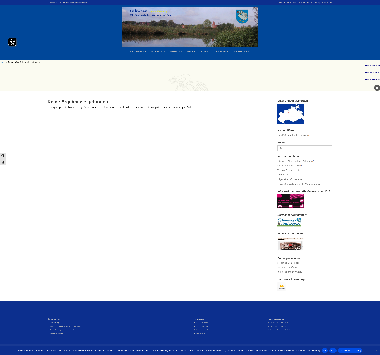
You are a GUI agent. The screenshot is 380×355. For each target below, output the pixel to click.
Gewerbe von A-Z (57, 333)
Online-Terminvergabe (288, 165)
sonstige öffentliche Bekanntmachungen (66, 326)
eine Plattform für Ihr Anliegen (292, 135)
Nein (333, 350)
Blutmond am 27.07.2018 (289, 271)
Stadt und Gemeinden (288, 262)
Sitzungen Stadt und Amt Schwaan (294, 161)
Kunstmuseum (202, 326)
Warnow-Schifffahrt (287, 267)
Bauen (190, 51)
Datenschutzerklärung (309, 2)
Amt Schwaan (156, 51)
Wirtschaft (204, 51)
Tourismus (221, 51)
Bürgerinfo (175, 51)
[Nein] (376, 350)
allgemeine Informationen (290, 179)
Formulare (282, 174)
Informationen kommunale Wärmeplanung (298, 183)
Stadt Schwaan (137, 51)
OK (324, 350)
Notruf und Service (287, 2)
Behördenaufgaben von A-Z (61, 329)
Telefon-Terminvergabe (289, 170)
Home (3, 62)
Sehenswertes (202, 322)
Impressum (327, 2)
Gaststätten (201, 333)
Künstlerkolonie (239, 51)
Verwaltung (54, 322)
